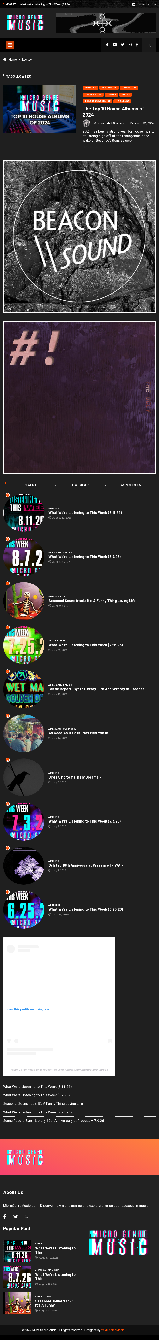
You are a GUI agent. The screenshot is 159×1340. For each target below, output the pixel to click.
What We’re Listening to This (55, 1250)
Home (13, 59)
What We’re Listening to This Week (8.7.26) (84, 556)
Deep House (109, 87)
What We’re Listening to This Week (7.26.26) (85, 645)
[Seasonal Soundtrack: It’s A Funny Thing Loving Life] (17, 1303)
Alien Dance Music (60, 552)
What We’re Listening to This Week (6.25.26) (85, 909)
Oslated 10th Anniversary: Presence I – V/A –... (87, 865)
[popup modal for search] (149, 45)
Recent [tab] (30, 485)
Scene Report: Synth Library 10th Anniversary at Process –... (99, 689)
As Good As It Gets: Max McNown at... (80, 733)
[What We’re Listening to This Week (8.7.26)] (17, 1277)
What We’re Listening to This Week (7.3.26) (84, 821)
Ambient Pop (56, 596)
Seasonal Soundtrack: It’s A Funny (54, 1303)
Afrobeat (54, 905)
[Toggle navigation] (9, 44)
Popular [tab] (80, 485)
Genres (111, 94)
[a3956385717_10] (79, 397)
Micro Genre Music (23, 1069)
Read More (90, 146)
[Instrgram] (130, 45)
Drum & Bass (93, 94)
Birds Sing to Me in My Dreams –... (76, 777)
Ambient (53, 508)
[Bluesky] (122, 45)
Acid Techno (56, 640)
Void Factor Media (112, 1330)
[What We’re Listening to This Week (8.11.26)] (17, 1251)
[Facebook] (137, 45)
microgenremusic (51, 1069)
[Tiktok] (107, 45)
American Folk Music (62, 728)
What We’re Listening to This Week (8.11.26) (85, 512)
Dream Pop (129, 87)
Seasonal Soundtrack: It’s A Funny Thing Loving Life (50, 4)
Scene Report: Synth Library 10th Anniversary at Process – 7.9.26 (53, 1121)
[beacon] (79, 236)
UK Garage (122, 101)
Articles (90, 87)
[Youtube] (115, 45)
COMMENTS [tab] (131, 485)
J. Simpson (98, 123)
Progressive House (97, 101)
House (125, 94)
